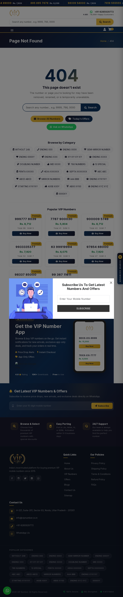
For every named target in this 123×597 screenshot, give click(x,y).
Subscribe (83, 308)
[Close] (111, 281)
